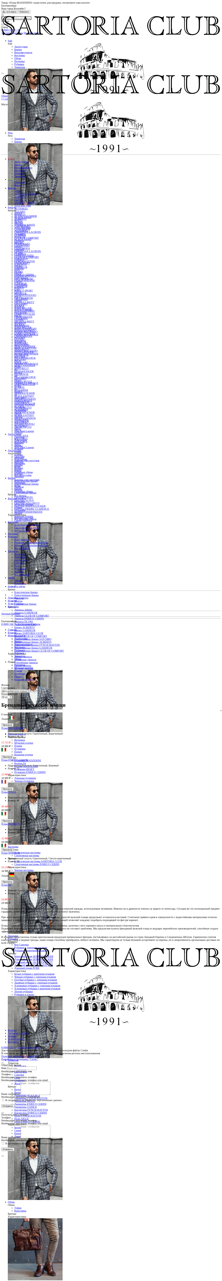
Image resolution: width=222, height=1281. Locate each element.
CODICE (19, 240)
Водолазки (20, 554)
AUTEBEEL (21, 208)
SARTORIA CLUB (24, 384)
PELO (17, 361)
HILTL (18, 296)
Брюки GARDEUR (24, 630)
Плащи (18, 745)
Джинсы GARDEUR (25, 612)
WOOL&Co (20, 425)
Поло (17, 566)
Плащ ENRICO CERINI (14, 760)
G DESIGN (20, 264)
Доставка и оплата (18, 597)
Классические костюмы (27, 852)
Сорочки (19, 1074)
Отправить (8, 1106)
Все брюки (20, 495)
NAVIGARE (21, 343)
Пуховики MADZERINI (27, 760)
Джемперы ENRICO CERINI (30, 1104)
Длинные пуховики (25, 778)
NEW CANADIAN (24, 365)
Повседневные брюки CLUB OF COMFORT (39, 650)
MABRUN (20, 322)
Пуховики (20, 748)
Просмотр (7, 725)
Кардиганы (20, 560)
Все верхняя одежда (25, 519)
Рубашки (19, 64)
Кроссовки (20, 1210)
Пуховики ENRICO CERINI (30, 772)
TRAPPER (20, 410)
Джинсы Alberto (23, 609)
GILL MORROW (23, 279)
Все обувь (19, 586)
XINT (17, 428)
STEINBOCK (21, 402)
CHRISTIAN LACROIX (27, 251)
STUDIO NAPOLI (24, 404)
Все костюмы (21, 530)
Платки (18, 454)
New (10, 179)
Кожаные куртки (23, 754)
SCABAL (19, 387)
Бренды (12, 188)
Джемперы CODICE (25, 1107)
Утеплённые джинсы (26, 662)
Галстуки (19, 437)
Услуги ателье (15, 603)
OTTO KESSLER (24, 371)
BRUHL (18, 223)
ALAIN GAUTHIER (25, 194)
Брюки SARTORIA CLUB (28, 633)
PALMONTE (21, 374)
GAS (17, 270)
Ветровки (19, 740)
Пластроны (20, 440)
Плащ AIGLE (8, 792)
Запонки (19, 476)
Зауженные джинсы (25, 659)
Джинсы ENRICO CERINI (29, 618)
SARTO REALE (23, 381)
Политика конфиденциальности (19, 1056)
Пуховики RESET (24, 769)
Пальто (18, 751)
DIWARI (19, 249)
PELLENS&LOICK (25, 358)
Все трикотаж (21, 574)
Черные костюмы (23, 870)
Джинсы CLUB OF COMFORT (31, 615)
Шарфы (18, 445)
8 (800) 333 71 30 (10, 624)
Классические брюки (26, 592)
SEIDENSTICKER (24, 412)
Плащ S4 (6, 885)
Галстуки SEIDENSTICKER (30, 506)
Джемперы (20, 557)
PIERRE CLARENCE (26, 363)
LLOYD (18, 320)
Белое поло (20, 1127)
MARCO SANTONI (25, 328)
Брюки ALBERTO (24, 627)
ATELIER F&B (22, 205)
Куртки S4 (20, 763)
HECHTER (20, 293)
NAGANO (20, 340)
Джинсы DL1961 (23, 621)
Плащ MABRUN (10, 824)
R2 (15, 369)
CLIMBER (20, 235)
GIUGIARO (20, 284)
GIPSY (18, 281)
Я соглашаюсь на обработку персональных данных (33, 1100)
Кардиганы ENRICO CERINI (30, 1112)
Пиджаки (19, 61)
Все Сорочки (21, 944)
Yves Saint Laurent (24, 447)
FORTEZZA (21, 258)
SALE (11, 158)
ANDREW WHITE (24, 202)
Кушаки (18, 448)
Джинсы (19, 486)
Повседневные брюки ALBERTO (33, 642)
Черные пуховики (24, 781)
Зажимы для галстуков (26, 460)
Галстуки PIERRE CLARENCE (31, 509)
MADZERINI (21, 325)
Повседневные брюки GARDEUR (33, 648)
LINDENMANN (23, 317)
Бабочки (19, 443)
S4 (15, 375)
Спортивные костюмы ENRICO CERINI (36, 864)
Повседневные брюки (26, 595)
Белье (17, 466)
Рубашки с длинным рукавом (30, 542)
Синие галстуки (23, 520)
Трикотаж (19, 67)
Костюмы (19, 55)
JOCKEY (19, 305)
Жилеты (18, 1083)
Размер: (12, 736)
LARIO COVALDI (24, 314)
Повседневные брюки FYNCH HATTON (37, 645)
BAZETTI (19, 214)
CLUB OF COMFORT (26, 238)
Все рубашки (21, 548)
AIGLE (18, 191)
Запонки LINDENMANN (28, 512)
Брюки (18, 49)
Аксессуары (21, 46)
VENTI (18, 416)
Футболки (20, 568)
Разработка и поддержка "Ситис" (19, 1059)
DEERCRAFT (22, 243)
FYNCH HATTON (24, 280)
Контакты (13, 606)
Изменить (24, 12)
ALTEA (18, 199)
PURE (17, 366)
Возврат (12, 600)
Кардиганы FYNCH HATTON (31, 1110)
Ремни (17, 451)
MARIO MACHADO (26, 331)
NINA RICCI (21, 368)
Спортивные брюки (25, 604)
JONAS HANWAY (24, 311)
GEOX (18, 273)
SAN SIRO (20, 378)
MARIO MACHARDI (26, 334)
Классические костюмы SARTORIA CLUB (38, 861)
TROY (18, 413)
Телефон (6, 1074)
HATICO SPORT (23, 290)
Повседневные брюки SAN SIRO (32, 639)
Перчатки (19, 463)
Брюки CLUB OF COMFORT (30, 636)
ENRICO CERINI (24, 255)
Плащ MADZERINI (12, 728)
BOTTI (18, 220)
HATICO (19, 287)
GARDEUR (20, 267)
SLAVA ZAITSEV (24, 415)
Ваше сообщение (10, 1094)
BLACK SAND (22, 217)
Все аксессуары (23, 475)
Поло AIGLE (21, 1118)
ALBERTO (20, 197)
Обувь (17, 58)
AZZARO (19, 211)
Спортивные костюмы (26, 855)
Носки (17, 469)
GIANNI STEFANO (25, 295)
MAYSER (19, 337)
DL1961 (18, 252)
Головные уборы (23, 472)
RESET (18, 372)
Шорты (18, 601)
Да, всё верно (9, 12)
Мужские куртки (23, 743)
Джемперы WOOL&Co (27, 1095)
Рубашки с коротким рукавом (30, 545)
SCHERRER (21, 390)
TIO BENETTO (23, 427)
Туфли (17, 1207)
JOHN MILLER (23, 308)
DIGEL (18, 246)
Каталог (12, 1030)
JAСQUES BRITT (24, 302)
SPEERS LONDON (25, 399)
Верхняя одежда (23, 52)
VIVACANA (21, 419)
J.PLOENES (21, 299)
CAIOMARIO (22, 226)
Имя (3, 1068)
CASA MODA (22, 229)
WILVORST (21, 422)
